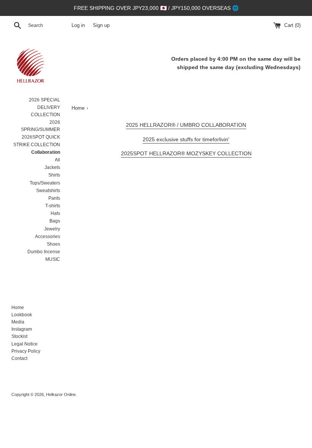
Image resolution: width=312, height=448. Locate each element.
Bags (54, 221)
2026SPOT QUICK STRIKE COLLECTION (36, 140)
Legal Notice (24, 344)
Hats (55, 213)
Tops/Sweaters (45, 183)
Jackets (52, 167)
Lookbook (21, 314)
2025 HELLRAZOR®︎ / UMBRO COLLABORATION (186, 125)
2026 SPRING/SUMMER (40, 126)
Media (17, 322)
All (57, 159)
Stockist (19, 336)
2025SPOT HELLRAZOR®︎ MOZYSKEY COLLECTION (186, 153)
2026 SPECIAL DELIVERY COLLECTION (44, 107)
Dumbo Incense (43, 251)
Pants (54, 198)
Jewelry (52, 229)
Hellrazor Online (61, 394)
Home (17, 307)
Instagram (21, 329)
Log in (78, 25)
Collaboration (45, 152)
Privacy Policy (25, 351)
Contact (19, 358)
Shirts (54, 175)
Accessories (47, 236)
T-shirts (52, 205)
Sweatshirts (48, 190)
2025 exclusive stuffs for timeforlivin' (186, 139)
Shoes (53, 244)
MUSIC (52, 259)
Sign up (101, 25)
